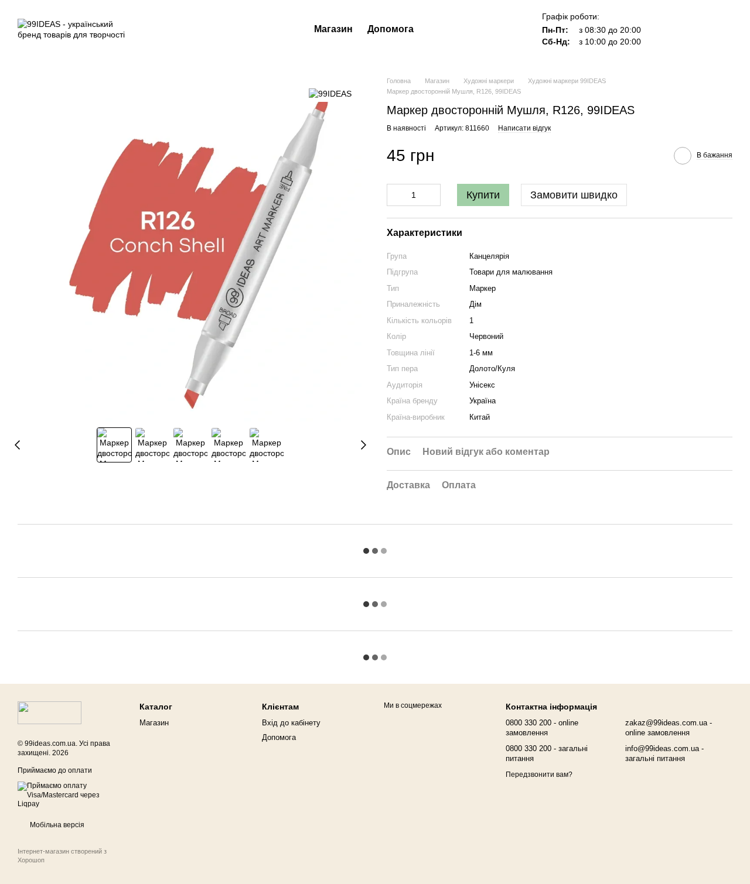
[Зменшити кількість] (395, 194)
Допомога (390, 29)
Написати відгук (524, 128)
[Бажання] (662, 29)
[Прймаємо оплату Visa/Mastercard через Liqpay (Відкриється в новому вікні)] (70, 795)
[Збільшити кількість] (432, 194)
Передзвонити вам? (539, 774)
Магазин (333, 29)
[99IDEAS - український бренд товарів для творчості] (49, 712)
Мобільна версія (56, 825)
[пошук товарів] (434, 29)
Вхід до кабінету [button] (291, 722)
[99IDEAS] (330, 93)
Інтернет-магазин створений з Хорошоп (62, 855)
